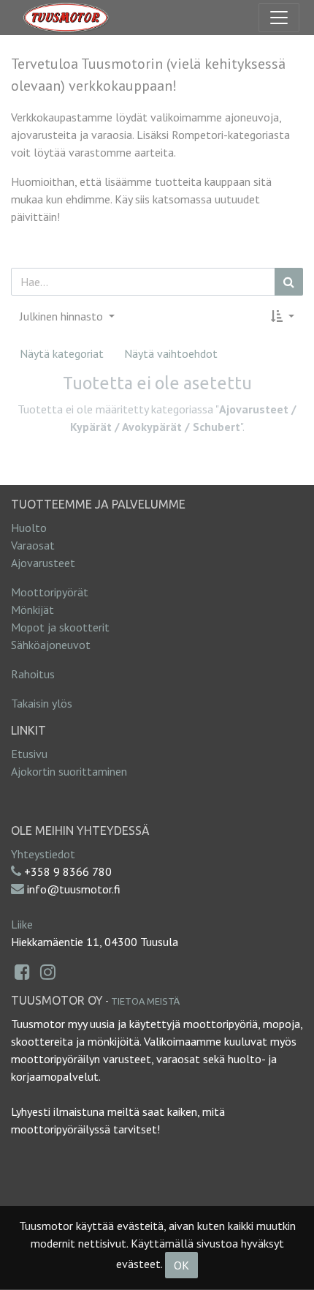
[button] (282, 316)
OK (181, 1265)
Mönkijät (32, 609)
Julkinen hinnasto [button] (63, 316)
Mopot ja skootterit (60, 627)
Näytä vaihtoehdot (171, 353)
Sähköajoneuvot (51, 644)
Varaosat (33, 545)
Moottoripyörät (49, 592)
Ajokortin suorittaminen (69, 771)
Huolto (29, 527)
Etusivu (29, 753)
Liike (22, 924)
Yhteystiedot (43, 854)
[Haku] (289, 282)
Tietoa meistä (145, 1001)
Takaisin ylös (41, 703)
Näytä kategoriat (62, 353)
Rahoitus (33, 674)
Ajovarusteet (43, 562)
